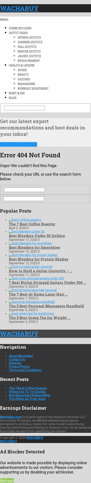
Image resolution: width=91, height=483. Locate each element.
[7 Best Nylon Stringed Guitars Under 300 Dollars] (36, 278)
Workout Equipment (33, 88)
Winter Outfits (29, 51)
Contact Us (17, 359)
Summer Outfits (30, 42)
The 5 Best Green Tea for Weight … (39, 317)
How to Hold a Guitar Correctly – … (40, 270)
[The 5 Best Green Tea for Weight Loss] (31, 313)
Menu (4, 19)
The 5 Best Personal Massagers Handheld (46, 306)
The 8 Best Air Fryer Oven (27, 399)
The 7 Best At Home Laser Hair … (38, 294)
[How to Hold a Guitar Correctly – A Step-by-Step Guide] (31, 266)
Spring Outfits (29, 37)
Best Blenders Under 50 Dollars (37, 235)
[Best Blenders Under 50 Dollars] (26, 231)
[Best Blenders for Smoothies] (30, 243)
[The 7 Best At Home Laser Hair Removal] (33, 290)
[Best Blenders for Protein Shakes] (33, 255)
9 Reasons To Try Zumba (27, 392)
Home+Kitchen (20, 28)
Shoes (22, 69)
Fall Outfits (27, 46)
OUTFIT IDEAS (18, 32)
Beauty (23, 74)
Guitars (24, 79)
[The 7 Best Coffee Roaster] (25, 220)
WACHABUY (19, 8)
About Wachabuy (21, 356)
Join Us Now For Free (18, 144)
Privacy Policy (19, 366)
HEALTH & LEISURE (21, 65)
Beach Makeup (29, 60)
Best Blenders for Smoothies (34, 247)
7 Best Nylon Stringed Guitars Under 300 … (47, 282)
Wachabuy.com (11, 417)
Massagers (26, 83)
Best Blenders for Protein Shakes (38, 259)
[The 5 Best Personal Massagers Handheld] (32, 302)
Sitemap (15, 363)
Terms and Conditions (25, 370)
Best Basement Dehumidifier (30, 395)
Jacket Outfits (29, 55)
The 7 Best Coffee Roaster (32, 224)
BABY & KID (17, 93)
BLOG (13, 97)
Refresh (7, 480)
